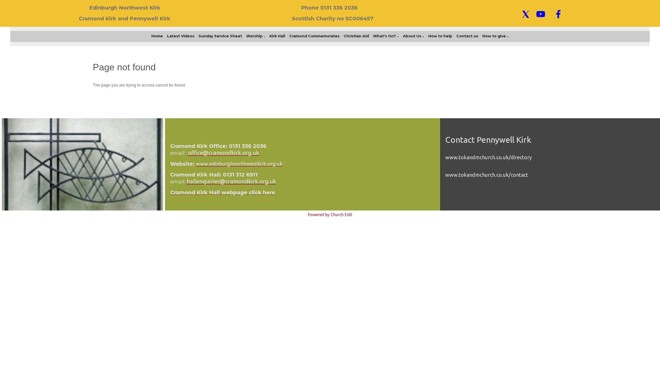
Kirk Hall (277, 36)
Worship (254, 36)
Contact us (467, 36)
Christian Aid (356, 36)
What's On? (384, 36)
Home (157, 36)
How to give (494, 36)
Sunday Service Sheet (220, 36)
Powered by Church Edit (330, 214)
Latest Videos (180, 36)
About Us (412, 36)
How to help (440, 36)
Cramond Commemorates (314, 36)
